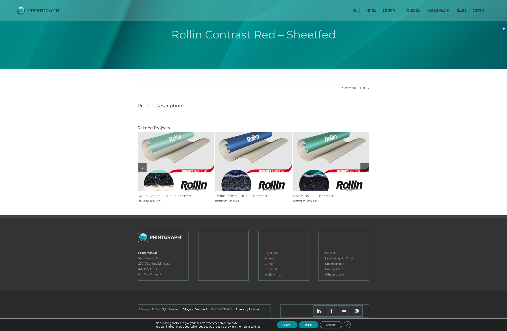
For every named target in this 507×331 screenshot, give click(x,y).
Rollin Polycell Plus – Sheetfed (320, 196)
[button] (142, 167)
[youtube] (344, 311)
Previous (350, 88)
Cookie (269, 264)
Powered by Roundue (247, 309)
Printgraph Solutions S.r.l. (196, 309)
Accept (287, 324)
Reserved (271, 269)
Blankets (331, 253)
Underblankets (334, 264)
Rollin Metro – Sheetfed (236, 196)
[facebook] (331, 311)
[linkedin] (319, 311)
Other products (335, 274)
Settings (331, 324)
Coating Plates (335, 269)
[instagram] (357, 311)
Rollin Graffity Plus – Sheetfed (164, 196)
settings (255, 326)
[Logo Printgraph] (160, 232)
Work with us (273, 274)
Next (363, 88)
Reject (309, 324)
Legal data (271, 253)
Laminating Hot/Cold (339, 258)
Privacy (269, 258)
